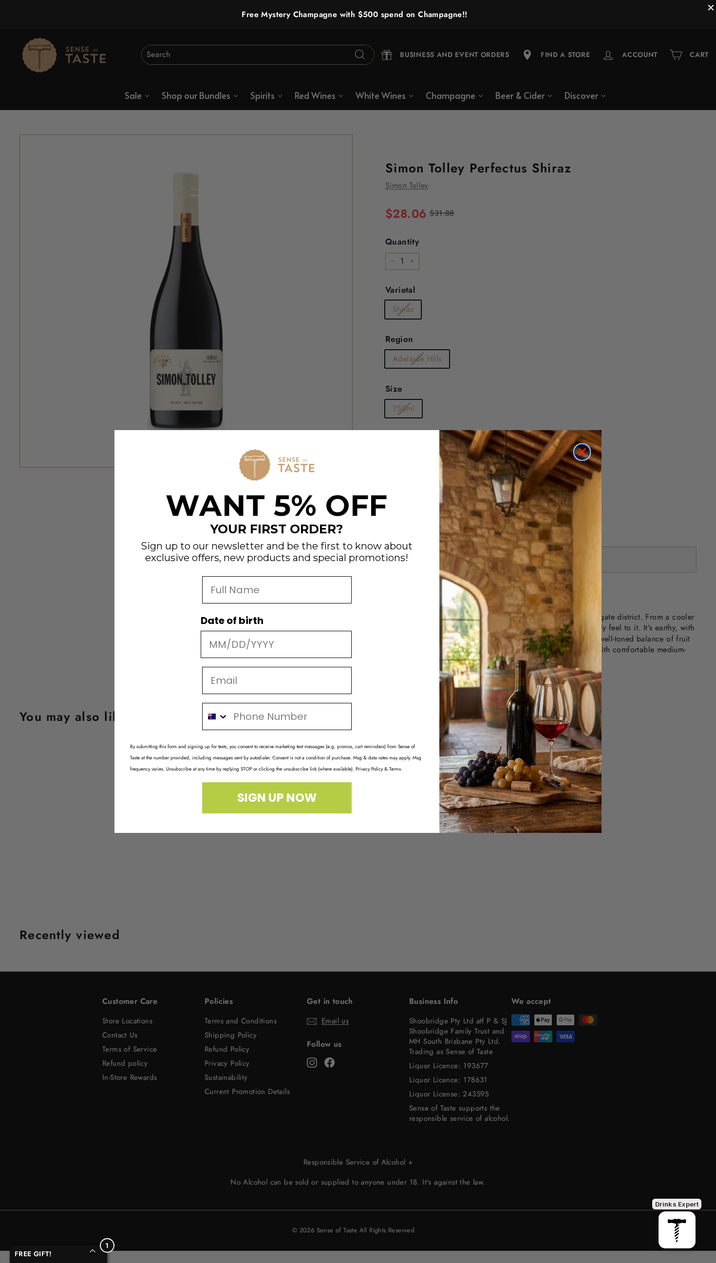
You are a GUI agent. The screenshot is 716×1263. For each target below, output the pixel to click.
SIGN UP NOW (277, 798)
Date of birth (232, 620)
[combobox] (215, 716)
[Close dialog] (582, 452)
